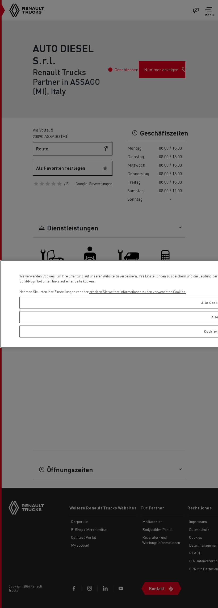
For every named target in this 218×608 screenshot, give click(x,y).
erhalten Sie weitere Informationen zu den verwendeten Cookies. (137, 291)
